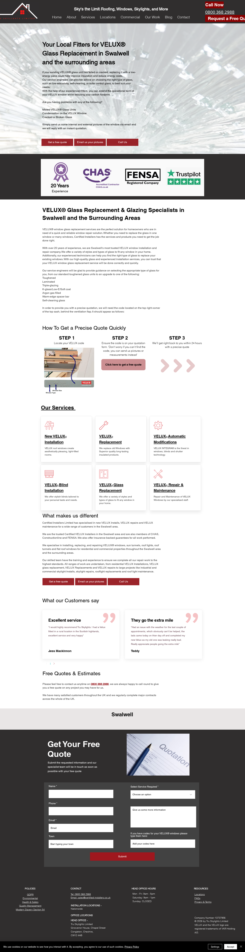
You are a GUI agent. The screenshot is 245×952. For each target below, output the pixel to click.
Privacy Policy (131, 946)
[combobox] (81, 844)
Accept (230, 946)
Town (51, 836)
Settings (215, 946)
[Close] (241, 946)
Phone (52, 803)
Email (52, 820)
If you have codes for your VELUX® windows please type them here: (158, 834)
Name (52, 786)
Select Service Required (143, 786)
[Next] (54, 663)
